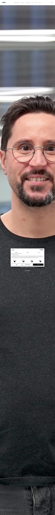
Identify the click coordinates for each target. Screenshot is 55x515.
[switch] (23, 261)
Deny (17, 264)
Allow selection (27, 264)
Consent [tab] (16, 252)
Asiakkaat (28, 2)
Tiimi (32, 2)
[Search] (49, 2)
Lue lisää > (27, 270)
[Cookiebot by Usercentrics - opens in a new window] (40, 249)
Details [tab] (27, 252)
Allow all (38, 264)
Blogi (35, 2)
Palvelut (22, 2)
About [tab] (39, 252)
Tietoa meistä (16, 2)
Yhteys (39, 2)
